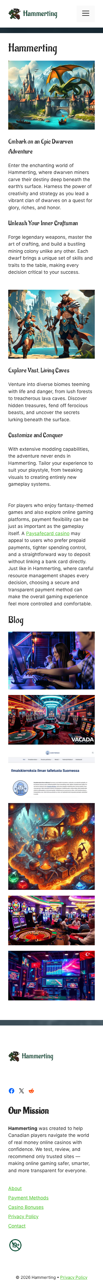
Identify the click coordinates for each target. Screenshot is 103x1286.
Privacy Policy (23, 1216)
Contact (17, 1226)
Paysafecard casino (47, 533)
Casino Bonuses (26, 1207)
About (15, 1188)
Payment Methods (28, 1198)
